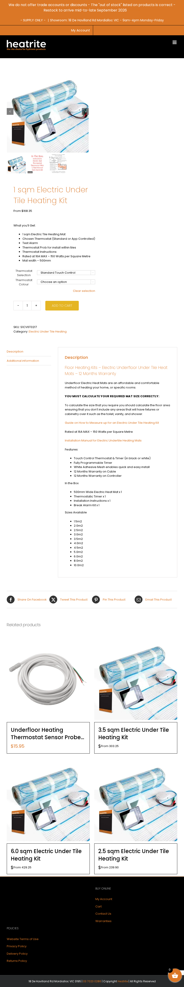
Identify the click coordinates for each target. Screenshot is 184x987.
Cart (98, 906)
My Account (103, 899)
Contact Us (103, 914)
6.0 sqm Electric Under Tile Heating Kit (46, 854)
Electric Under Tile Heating (48, 331)
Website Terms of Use (23, 939)
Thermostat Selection (23, 273)
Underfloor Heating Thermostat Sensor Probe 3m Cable (46, 733)
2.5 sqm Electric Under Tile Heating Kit (133, 854)
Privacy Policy (16, 946)
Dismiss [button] (134, 10)
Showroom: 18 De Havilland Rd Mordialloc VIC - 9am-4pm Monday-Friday (107, 20)
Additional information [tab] (23, 361)
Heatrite (123, 981)
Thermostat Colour (23, 282)
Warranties (103, 921)
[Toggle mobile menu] (175, 42)
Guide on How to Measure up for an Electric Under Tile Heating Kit (112, 423)
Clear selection (84, 291)
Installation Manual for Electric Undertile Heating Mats (103, 440)
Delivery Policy (17, 954)
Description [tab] (15, 351)
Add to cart (62, 305)
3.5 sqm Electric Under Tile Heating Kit (133, 733)
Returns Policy (17, 961)
